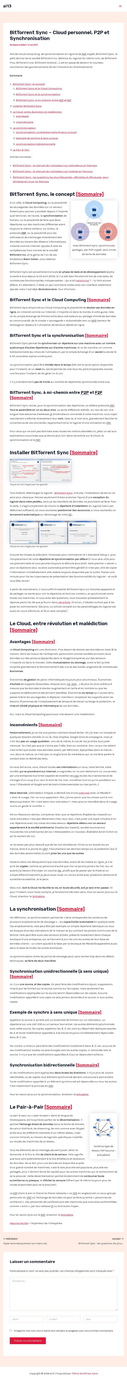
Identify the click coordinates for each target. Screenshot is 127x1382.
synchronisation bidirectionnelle (35, 143)
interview (84, 792)
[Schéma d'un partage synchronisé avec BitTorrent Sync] (94, 220)
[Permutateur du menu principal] (120, 6)
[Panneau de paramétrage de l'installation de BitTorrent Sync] (25, 470)
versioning (82, 280)
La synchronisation (24, 127)
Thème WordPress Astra (84, 1373)
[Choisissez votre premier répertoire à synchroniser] (53, 532)
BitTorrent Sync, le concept (29, 84)
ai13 (7, 6)
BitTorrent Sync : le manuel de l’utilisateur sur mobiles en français (53, 171)
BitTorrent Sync (63, 492)
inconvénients (24, 122)
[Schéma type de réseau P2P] (103, 1127)
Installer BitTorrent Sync (27, 105)
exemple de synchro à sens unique (37, 138)
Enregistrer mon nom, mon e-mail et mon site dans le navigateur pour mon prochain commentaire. (63, 1330)
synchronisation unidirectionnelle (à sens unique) (46, 132)
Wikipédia (38, 896)
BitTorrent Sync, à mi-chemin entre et (43, 100)
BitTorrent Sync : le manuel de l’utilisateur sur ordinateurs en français (55, 165)
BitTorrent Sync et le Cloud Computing (39, 88)
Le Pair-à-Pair (21, 149)
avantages (22, 116)
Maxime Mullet (19, 1223)
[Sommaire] (90, 194)
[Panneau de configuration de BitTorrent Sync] (56, 470)
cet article (64, 602)
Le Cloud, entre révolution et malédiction (37, 111)
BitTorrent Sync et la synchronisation (38, 94)
